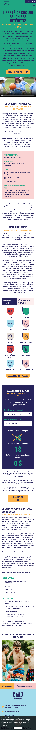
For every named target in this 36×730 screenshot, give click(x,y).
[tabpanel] (18, 340)
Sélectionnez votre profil (13, 410)
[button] (33, 5)
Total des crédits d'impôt (18, 443)
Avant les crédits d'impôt (18, 431)
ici (10, 196)
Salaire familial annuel (13, 419)
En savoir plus (4, 725)
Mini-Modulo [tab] (8, 301)
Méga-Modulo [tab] (24, 301)
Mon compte (31, 1)
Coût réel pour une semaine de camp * (18, 456)
